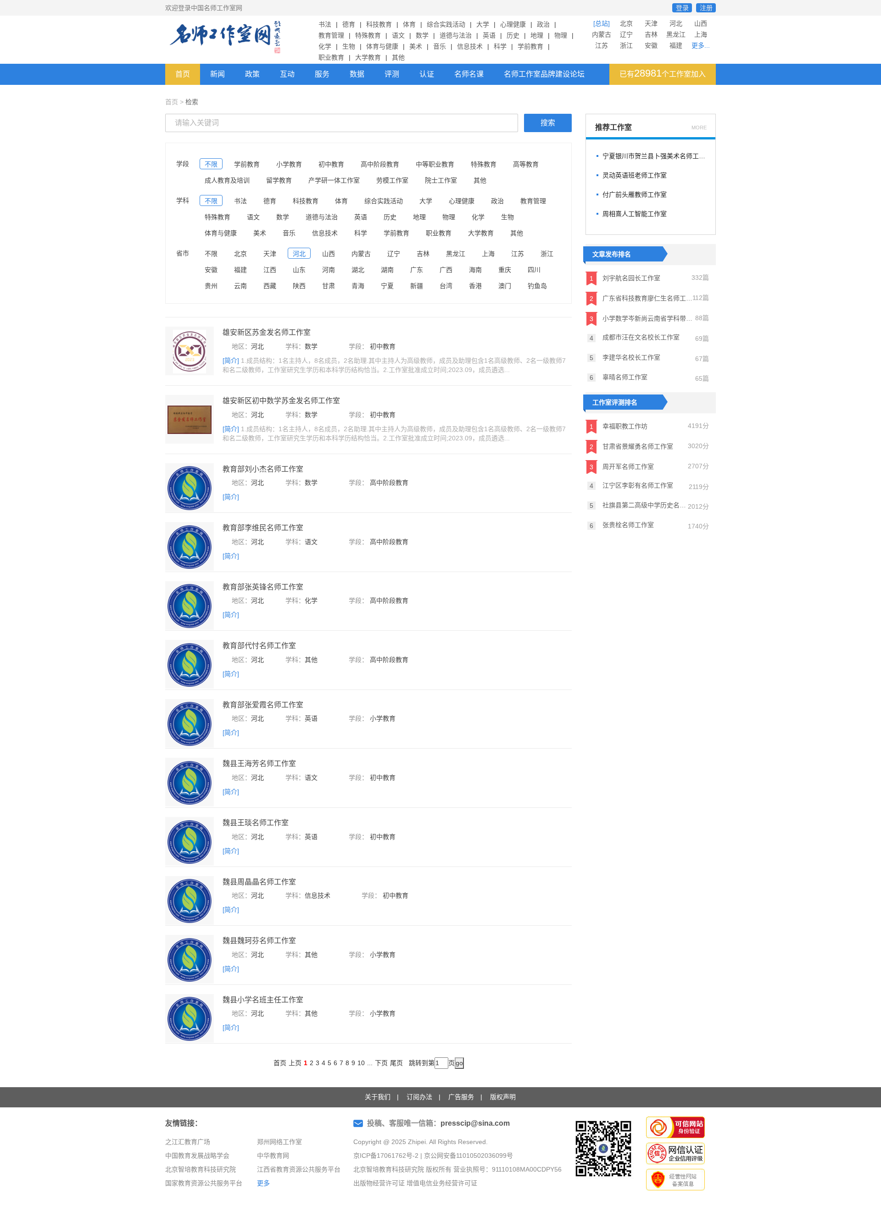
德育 (348, 24)
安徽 (651, 45)
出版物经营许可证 (379, 1183)
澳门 (504, 285)
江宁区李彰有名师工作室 (631, 485)
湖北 (357, 269)
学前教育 (530, 46)
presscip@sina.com (475, 1123)
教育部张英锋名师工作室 (263, 587)
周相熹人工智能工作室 (634, 213)
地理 (536, 35)
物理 (560, 35)
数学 (422, 35)
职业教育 (331, 57)
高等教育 (526, 164)
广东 (416, 269)
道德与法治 (456, 35)
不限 (211, 164)
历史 (513, 35)
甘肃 (328, 285)
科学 (500, 46)
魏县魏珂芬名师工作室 (259, 941)
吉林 (651, 34)
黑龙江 (676, 34)
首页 (182, 74)
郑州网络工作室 (279, 1141)
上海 (700, 34)
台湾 (446, 285)
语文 (398, 35)
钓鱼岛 (537, 285)
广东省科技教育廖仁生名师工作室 (641, 298)
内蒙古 (601, 34)
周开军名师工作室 (622, 466)
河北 (675, 23)
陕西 (299, 285)
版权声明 (503, 1096)
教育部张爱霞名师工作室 (263, 705)
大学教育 (368, 57)
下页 (381, 1063)
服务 (322, 74)
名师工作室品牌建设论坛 (544, 74)
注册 (706, 7)
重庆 (504, 269)
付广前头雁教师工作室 (634, 194)
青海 (357, 285)
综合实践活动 (446, 24)
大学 (482, 24)
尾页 (396, 1063)
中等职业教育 (435, 164)
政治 (543, 24)
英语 (489, 35)
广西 (446, 269)
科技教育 (379, 24)
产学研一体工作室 (334, 180)
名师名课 (469, 74)
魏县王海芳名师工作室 (259, 763)
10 (361, 1063)
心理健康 (513, 24)
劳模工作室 (392, 180)
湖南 (387, 269)
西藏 (269, 285)
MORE (699, 127)
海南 (475, 269)
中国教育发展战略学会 (197, 1155)
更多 (263, 1183)
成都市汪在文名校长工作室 (635, 337)
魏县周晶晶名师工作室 (259, 882)
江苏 (601, 45)
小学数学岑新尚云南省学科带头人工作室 (642, 318)
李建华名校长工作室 (625, 357)
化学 (324, 46)
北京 (626, 23)
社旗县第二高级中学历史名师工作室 (639, 505)
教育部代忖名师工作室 (259, 646)
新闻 (217, 74)
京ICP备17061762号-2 (385, 1155)
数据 (357, 74)
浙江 (626, 45)
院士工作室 (441, 180)
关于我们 (377, 1096)
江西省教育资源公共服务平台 (298, 1169)
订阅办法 (419, 1096)
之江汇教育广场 (187, 1141)
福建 (675, 45)
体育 (409, 24)
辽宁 (626, 34)
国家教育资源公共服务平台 (203, 1183)
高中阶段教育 (380, 164)
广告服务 (461, 1096)
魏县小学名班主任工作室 (263, 1000)
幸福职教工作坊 (618, 426)
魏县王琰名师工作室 (256, 823)
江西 (269, 269)
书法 (324, 24)
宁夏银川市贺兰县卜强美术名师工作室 (654, 156)
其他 (398, 57)
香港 (475, 285)
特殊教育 (368, 35)
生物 (348, 46)
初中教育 (331, 164)
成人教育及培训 (227, 180)
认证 (426, 74)
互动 (287, 74)
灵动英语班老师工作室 (634, 175)
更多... (700, 45)
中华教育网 (273, 1155)
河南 (328, 269)
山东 (299, 269)
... (370, 1063)
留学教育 (279, 180)
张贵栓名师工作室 (622, 525)
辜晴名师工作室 (618, 377)
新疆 (416, 285)
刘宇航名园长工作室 (625, 278)
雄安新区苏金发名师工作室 (267, 332)
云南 (240, 285)
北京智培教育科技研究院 (200, 1169)
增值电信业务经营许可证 (442, 1183)
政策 (252, 74)
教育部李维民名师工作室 (263, 528)
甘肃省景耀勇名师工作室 (631, 446)
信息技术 (470, 46)
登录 (682, 7)
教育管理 (331, 35)
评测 (392, 74)
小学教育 (289, 164)
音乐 (439, 46)
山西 (700, 23)
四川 (534, 269)
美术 (415, 46)
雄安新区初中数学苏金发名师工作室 (281, 401)
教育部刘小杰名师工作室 (263, 469)
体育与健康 (382, 46)
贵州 (211, 285)
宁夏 (387, 285)
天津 (651, 23)
